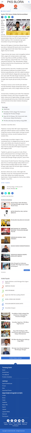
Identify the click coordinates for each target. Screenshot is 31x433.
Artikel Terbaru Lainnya (15, 358)
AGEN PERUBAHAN (9, 290)
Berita (3, 397)
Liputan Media (6, 411)
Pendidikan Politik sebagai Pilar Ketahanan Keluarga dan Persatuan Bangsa (20, 315)
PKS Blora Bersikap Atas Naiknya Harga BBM (20, 340)
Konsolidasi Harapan (10, 308)
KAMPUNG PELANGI (10, 286)
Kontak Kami (5, 372)
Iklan (3, 388)
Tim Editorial (5, 374)
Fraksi (3, 400)
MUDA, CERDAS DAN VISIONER (12, 299)
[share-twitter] (6, 17)
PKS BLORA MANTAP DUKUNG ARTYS (14, 303)
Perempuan (5, 416)
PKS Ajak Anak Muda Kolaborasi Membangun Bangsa (20, 348)
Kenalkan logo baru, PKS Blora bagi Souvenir (20, 322)
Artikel (4, 11)
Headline (8, 11)
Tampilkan (26, 270)
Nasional (4, 414)
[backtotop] (15, 364)
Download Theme (6, 390)
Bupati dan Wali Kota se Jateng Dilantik (15, 295)
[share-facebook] (2, 17)
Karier (3, 370)
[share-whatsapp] (9, 17)
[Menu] (3, 2)
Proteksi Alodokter (7, 377)
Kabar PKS (5, 404)
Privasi (4, 386)
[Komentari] (12, 17)
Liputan (4, 409)
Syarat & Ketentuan (7, 383)
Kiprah (4, 407)
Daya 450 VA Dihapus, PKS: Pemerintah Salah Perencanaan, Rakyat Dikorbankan (20, 332)
